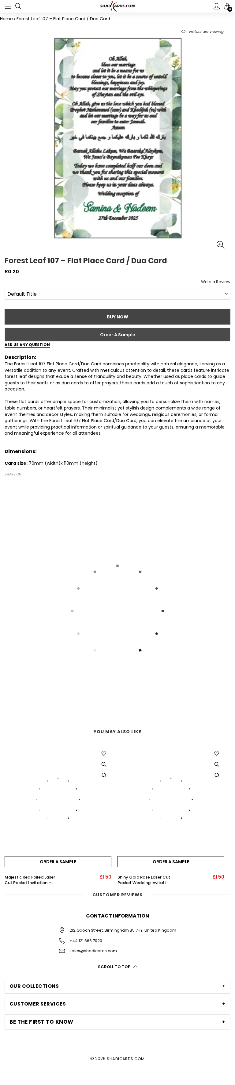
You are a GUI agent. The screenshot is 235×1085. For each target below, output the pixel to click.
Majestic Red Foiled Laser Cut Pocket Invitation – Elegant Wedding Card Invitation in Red (30, 880)
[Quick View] (103, 764)
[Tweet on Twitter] (17, 485)
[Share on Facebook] (8, 485)
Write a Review (215, 282)
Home (6, 19)
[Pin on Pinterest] (26, 485)
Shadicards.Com (126, 1059)
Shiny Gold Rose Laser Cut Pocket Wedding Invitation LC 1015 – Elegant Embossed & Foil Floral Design (144, 880)
